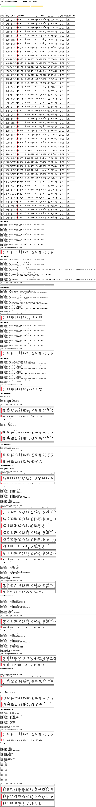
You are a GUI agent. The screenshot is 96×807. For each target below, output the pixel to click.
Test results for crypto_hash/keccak (37, 6)
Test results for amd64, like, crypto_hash (23, 6)
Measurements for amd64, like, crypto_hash (8, 6)
